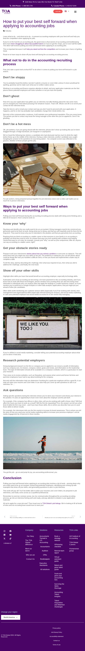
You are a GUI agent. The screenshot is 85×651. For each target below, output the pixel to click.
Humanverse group (74, 550)
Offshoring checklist (58, 546)
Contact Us (30, 559)
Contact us (56, 640)
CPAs (45, 555)
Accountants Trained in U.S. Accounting (44, 539)
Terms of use (56, 644)
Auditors (45, 551)
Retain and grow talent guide (58, 567)
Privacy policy (57, 628)
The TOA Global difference (29, 542)
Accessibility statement (56, 636)
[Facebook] (10, 531)
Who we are (30, 555)
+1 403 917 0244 (70, 6)
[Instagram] (4, 531)
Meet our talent (28, 550)
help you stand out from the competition (41, 49)
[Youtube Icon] (10, 535)
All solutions (44, 569)
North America (9, 617)
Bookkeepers (45, 559)
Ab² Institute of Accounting (74, 537)
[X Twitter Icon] (4, 538)
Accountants (45, 547)
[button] (75, 12)
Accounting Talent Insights (58, 594)
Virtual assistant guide (57, 559)
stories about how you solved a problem (41, 254)
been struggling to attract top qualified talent (27, 44)
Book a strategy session (57, 538)
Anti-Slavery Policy (56, 632)
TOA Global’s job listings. (51, 503)
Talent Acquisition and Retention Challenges (59, 604)
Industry (8, 31)
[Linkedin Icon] (4, 535)
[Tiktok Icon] (10, 538)
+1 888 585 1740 (27, 6)
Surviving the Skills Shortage (59, 586)
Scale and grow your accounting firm (58, 577)
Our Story (30, 536)
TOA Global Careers (73, 543)
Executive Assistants (43, 564)
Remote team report (59, 552)
